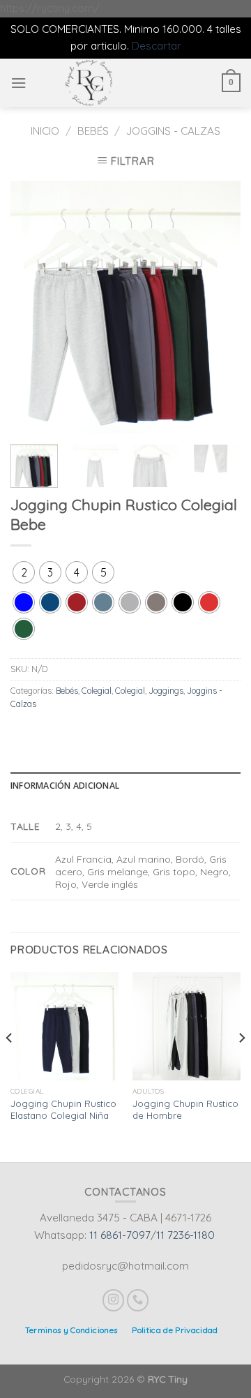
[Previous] (32, 307)
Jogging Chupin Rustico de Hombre (185, 1109)
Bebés (93, 130)
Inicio (45, 130)
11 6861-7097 (120, 1235)
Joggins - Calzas (173, 130)
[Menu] (18, 83)
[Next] (218, 307)
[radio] (23, 572)
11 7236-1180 (185, 1235)
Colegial (97, 690)
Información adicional (64, 785)
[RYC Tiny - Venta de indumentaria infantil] (89, 83)
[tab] (125, 786)
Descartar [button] (156, 45)
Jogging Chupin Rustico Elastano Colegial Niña (63, 1109)
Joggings (166, 690)
